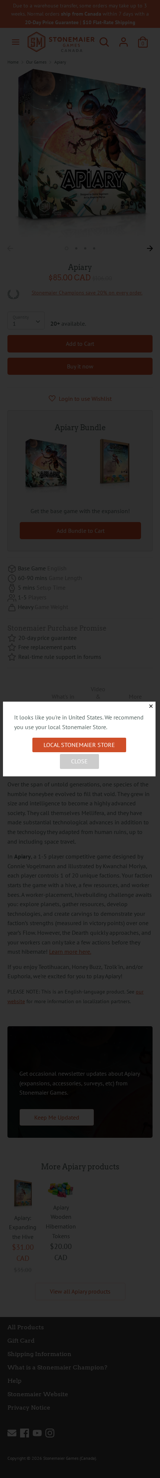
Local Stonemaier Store (79, 744)
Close (79, 761)
